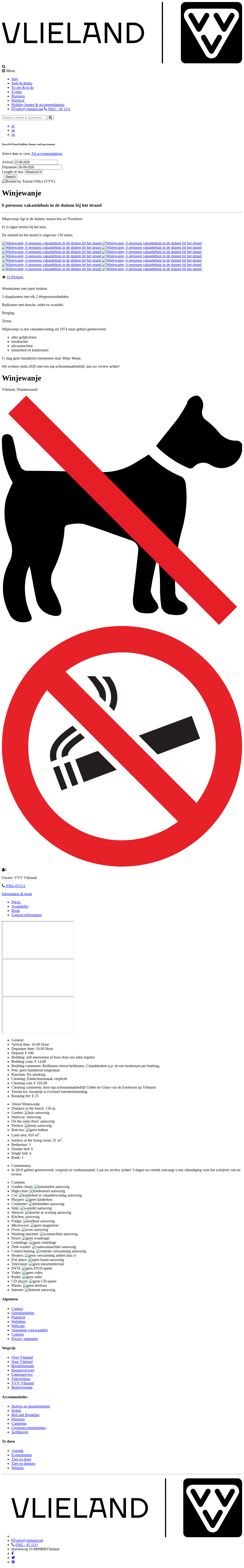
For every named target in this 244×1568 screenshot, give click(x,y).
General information (26, 915)
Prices (15, 902)
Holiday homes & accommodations (37, 105)
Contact (17, 1309)
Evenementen (21, 1455)
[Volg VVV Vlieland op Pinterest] (13, 1562)
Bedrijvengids (21, 1387)
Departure (10, 167)
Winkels (17, 1468)
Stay (14, 79)
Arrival (8, 162)
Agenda (17, 1451)
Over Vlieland (22, 1357)
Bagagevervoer (22, 1370)
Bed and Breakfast (25, 1415)
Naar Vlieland (22, 1362)
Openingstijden (22, 1313)
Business (18, 96)
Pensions (18, 1419)
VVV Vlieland (22, 1383)
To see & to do (22, 87)
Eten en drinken (23, 1464)
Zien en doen (21, 1459)
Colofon (17, 1334)
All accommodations (46, 154)
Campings (19, 1423)
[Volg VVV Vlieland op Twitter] (13, 1558)
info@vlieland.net (29, 109)
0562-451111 (15, 886)
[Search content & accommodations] (50, 117)
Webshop (18, 1321)
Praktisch (18, 1317)
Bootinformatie (22, 1366)
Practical (17, 100)
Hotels (16, 1411)
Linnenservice (22, 1374)
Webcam (18, 1326)
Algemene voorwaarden (29, 1330)
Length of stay (13, 172)
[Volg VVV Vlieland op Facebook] (12, 1553)
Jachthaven (19, 1432)
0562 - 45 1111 (59, 109)
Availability (20, 906)
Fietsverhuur (20, 1379)
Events (16, 92)
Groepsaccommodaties (28, 1428)
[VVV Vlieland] (126, 1536)
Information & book (17, 894)
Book (15, 911)
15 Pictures (15, 277)
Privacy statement (24, 1339)
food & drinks (21, 83)
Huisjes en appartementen (30, 1406)
